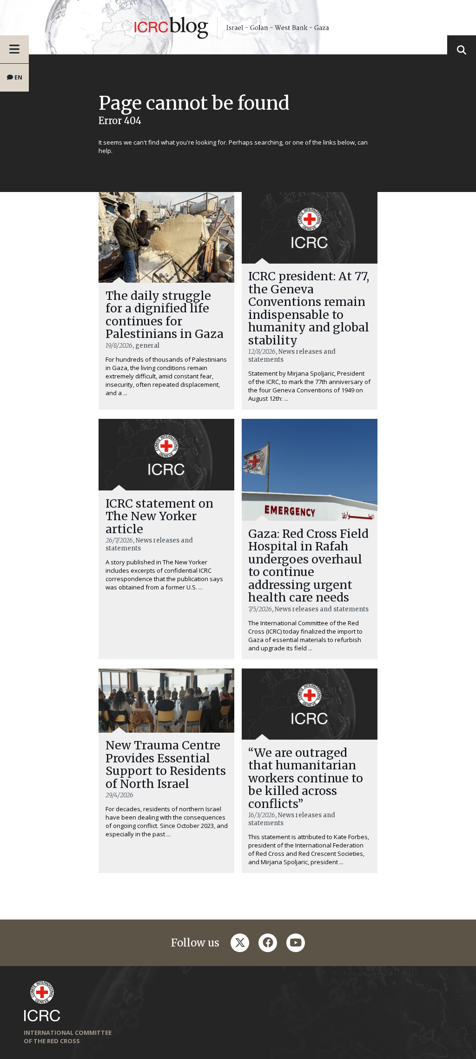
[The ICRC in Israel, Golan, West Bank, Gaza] (238, 27)
